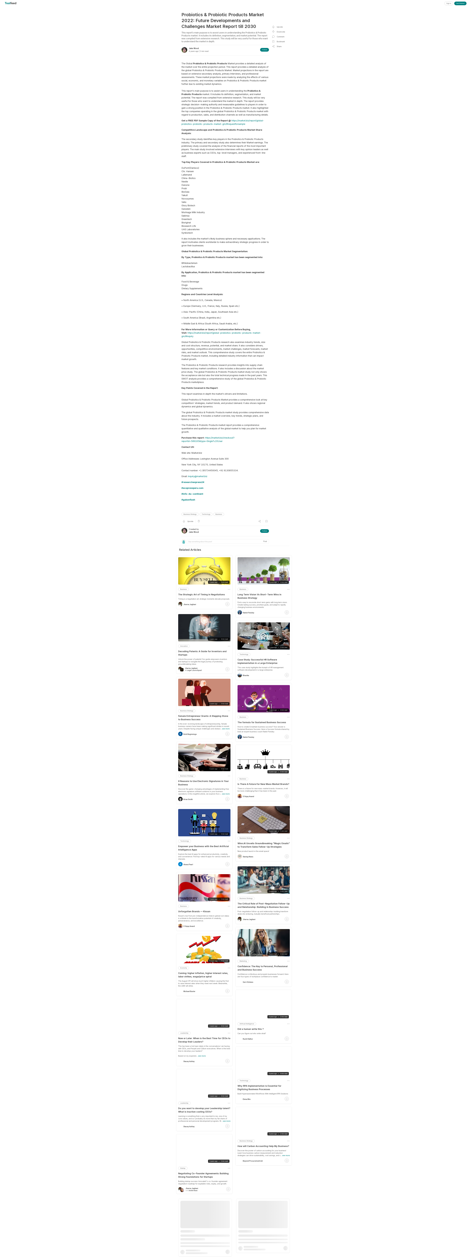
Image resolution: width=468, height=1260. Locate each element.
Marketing (243, 961)
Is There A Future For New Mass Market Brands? (263, 784)
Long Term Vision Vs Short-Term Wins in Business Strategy (259, 596)
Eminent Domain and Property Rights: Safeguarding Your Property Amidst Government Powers (198, 1239)
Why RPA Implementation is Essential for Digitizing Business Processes (259, 1088)
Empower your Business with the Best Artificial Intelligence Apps (203, 848)
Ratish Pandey (248, 613)
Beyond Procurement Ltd (253, 1161)
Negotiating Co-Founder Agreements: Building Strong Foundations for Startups (203, 1175)
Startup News (248, 857)
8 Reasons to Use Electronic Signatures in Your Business (203, 783)
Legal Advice (185, 1231)
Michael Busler (189, 991)
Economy (183, 968)
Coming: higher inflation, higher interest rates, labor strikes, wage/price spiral (203, 975)
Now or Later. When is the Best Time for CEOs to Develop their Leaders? (204, 1040)
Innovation (184, 646)
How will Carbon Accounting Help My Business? (263, 1146)
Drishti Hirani (193, 1190)
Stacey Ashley (189, 1061)
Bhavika (246, 675)
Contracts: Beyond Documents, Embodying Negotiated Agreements (261, 1210)
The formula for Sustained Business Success (262, 722)
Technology (206, 514)
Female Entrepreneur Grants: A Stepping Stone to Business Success (203, 718)
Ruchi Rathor (248, 1039)
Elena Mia (246, 1099)
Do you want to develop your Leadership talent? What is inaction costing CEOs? (204, 1110)
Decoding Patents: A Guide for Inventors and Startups (202, 653)
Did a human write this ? (251, 1029)
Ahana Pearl (188, 864)
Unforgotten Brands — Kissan (194, 911)
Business (218, 514)
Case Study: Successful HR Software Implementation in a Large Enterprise (257, 661)
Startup (182, 1168)
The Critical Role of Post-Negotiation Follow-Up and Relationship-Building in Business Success (264, 905)
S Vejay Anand (248, 796)
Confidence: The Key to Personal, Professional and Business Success (263, 968)
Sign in (448, 3)
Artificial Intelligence (247, 1024)
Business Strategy (190, 514)
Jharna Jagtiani (249, 919)
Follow (264, 50)
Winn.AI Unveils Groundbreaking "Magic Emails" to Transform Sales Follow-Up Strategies (264, 845)
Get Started (460, 3)
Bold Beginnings (190, 734)
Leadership (184, 1033)
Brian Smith (188, 799)
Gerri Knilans (248, 982)
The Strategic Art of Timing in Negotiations (201, 594)
